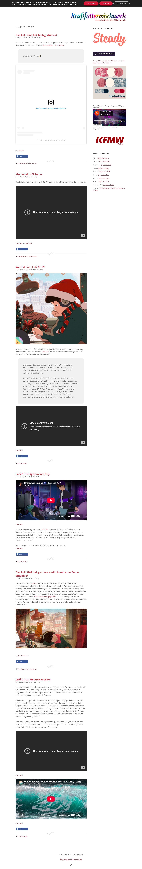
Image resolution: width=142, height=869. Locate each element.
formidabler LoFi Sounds (53, 45)
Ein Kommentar (22, 463)
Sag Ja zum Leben (103, 158)
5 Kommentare (22, 836)
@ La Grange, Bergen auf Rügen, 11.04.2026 (119, 127)
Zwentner (28, 243)
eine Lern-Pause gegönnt (44, 596)
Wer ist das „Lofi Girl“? (30, 267)
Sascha (20, 150)
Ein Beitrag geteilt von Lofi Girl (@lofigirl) (51, 140)
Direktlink (19, 243)
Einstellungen (21, 4)
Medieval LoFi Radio (29, 174)
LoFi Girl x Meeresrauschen (33, 679)
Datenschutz (76, 859)
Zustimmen (91, 3)
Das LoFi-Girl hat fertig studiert (36, 35)
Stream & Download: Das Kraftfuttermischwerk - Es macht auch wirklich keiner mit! (109, 62)
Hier (101, 129)
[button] (22, 156)
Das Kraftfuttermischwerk (99, 127)
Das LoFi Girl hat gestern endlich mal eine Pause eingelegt (47, 573)
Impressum (65, 859)
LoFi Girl (45, 351)
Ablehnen (106, 3)
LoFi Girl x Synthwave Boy (33, 474)
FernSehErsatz (23, 656)
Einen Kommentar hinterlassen (27, 164)
